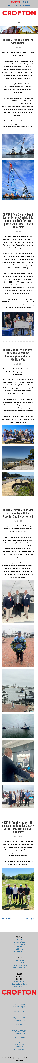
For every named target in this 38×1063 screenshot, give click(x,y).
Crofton (19, 13)
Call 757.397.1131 (24, 5)
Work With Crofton (19, 981)
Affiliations (19, 949)
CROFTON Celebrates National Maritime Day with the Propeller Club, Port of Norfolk (18, 513)
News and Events (19, 986)
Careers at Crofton (19, 944)
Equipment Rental (19, 963)
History (19, 939)
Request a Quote (15, 2)
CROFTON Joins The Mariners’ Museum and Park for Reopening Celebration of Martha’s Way (18, 355)
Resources (19, 979)
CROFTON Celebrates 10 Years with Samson (18, 41)
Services (19, 958)
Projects (19, 976)
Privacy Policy (18, 1058)
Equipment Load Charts (19, 984)
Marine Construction (19, 967)
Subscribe (19, 974)
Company (19, 937)
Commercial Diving (19, 960)
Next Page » (30, 919)
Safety (19, 947)
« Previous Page (7, 919)
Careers (25, 2)
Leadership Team (19, 942)
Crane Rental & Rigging (19, 965)
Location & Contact (19, 951)
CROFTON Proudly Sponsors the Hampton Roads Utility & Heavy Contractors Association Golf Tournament (18, 827)
